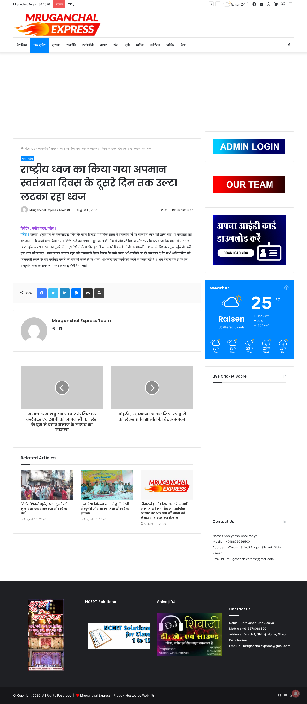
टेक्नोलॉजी (88, 45)
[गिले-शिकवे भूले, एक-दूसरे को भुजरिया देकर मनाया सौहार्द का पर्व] (47, 484)
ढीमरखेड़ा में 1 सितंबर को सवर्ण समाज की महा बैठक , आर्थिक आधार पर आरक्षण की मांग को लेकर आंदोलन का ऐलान (133, 4)
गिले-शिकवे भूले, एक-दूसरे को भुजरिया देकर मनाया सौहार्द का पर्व (45, 509)
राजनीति (71, 45)
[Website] (55, 329)
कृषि (127, 45)
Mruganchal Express (96, 695)
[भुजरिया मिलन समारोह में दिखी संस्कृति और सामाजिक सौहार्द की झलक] (107, 484)
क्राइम (56, 45)
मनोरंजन (155, 45)
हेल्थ (183, 45)
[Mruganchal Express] (57, 24)
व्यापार (103, 45)
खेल (116, 45)
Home (28, 148)
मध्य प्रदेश (39, 45)
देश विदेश (22, 45)
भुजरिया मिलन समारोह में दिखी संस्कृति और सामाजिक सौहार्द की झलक (106, 509)
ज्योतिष (170, 45)
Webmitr (148, 695)
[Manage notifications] (296, 693)
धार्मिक (140, 45)
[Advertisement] (153, 90)
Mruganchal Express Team (47, 210)
